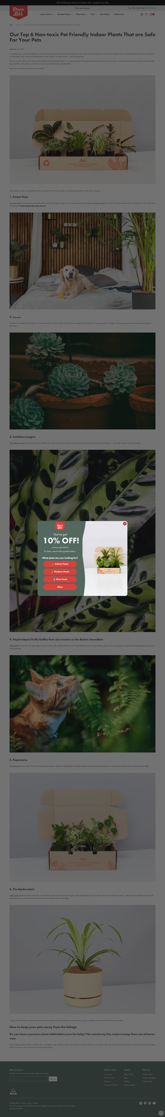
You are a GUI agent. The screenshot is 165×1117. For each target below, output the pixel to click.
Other (60, 587)
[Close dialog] (124, 523)
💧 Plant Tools (60, 579)
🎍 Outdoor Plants (60, 571)
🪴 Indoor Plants (60, 563)
